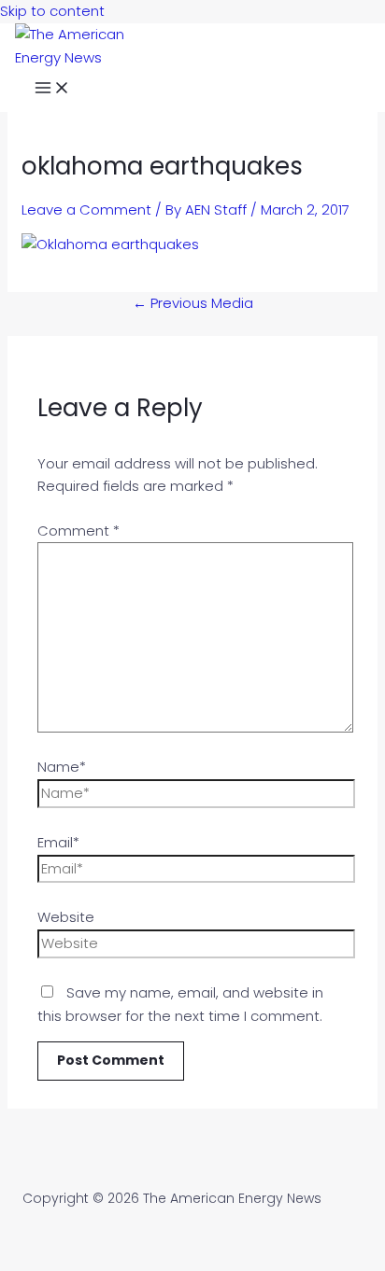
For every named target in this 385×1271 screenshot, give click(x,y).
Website (65, 917)
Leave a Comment (86, 209)
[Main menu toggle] (52, 90)
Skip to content (52, 11)
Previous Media (193, 303)
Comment (78, 530)
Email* (58, 842)
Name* (61, 766)
